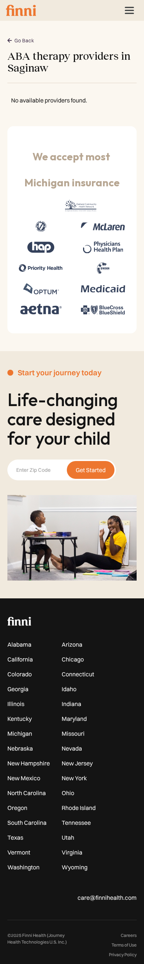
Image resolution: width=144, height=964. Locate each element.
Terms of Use (124, 945)
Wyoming (75, 867)
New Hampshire (28, 763)
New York (74, 778)
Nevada (72, 748)
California (20, 659)
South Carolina (27, 822)
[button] (129, 10)
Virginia (72, 852)
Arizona (72, 644)
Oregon (17, 807)
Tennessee (76, 822)
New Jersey (77, 763)
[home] (21, 10)
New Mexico (23, 778)
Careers (129, 935)
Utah (68, 837)
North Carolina (26, 793)
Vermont (18, 852)
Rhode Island (79, 807)
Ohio (68, 793)
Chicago (73, 659)
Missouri (73, 733)
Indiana (71, 704)
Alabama (19, 644)
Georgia (17, 689)
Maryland (74, 718)
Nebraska (20, 748)
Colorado (19, 674)
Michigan (19, 733)
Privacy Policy (123, 954)
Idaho (69, 689)
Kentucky (19, 718)
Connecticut (78, 674)
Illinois (15, 704)
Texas (15, 837)
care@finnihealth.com (107, 897)
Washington (23, 867)
